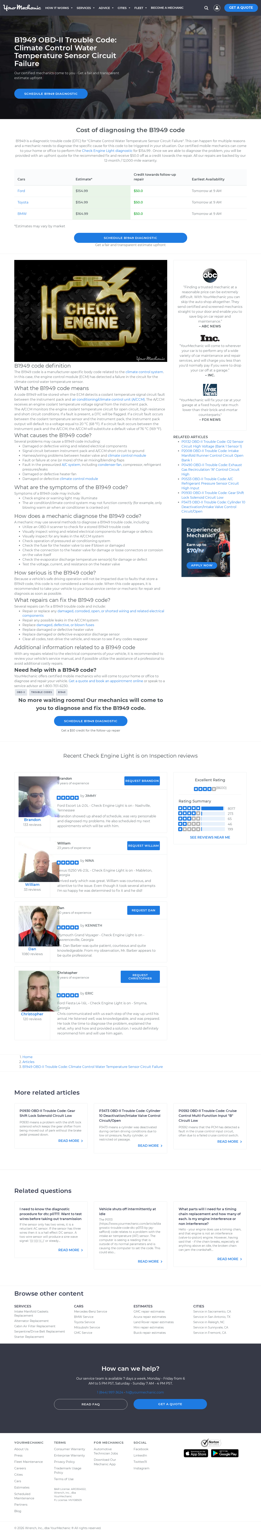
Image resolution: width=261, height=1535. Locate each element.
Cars (17, 1481)
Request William (143, 846)
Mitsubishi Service (87, 1327)
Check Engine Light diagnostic (107, 151)
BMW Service (83, 1317)
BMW (22, 214)
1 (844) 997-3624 (110, 1392)
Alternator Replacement (31, 1321)
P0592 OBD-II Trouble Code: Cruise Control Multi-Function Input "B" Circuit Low (208, 1116)
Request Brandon (142, 781)
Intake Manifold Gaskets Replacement (31, 1313)
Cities (122, 8)
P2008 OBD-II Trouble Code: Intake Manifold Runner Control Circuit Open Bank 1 (212, 455)
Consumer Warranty (69, 1449)
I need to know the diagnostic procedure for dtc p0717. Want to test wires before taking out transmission (51, 1214)
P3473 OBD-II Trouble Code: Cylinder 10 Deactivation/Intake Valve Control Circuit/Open (213, 507)
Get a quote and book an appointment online (106, 681)
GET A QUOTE (241, 8)
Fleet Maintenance (28, 1462)
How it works (57, 8)
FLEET (138, 8)
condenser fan (110, 465)
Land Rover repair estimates (154, 1322)
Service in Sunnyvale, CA (210, 1327)
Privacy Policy (64, 1462)
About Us (21, 1449)
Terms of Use (64, 1479)
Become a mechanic (167, 8)
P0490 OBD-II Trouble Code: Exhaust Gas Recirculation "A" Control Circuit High (211, 469)
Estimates (21, 1487)
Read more (69, 1141)
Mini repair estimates (149, 1327)
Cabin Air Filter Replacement (34, 1326)
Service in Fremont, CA (209, 1333)
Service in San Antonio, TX (211, 1317)
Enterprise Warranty (69, 1455)
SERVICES (84, 8)
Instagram (141, 1468)
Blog (17, 1511)
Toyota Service (84, 1322)
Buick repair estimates (150, 1333)
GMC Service (83, 1333)
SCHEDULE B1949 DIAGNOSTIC (51, 94)
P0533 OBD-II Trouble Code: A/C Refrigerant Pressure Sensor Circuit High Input (210, 483)
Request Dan (143, 910)
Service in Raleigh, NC (209, 1322)
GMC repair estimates (149, 1311)
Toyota (23, 202)
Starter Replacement (29, 1337)
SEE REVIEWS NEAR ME (210, 837)
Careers (20, 1468)
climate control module (127, 456)
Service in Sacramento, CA (212, 1311)
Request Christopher (140, 976)
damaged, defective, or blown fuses (65, 625)
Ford (21, 191)
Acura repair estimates (150, 1317)
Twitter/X (140, 1462)
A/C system (71, 465)
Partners (20, 1504)
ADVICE (104, 8)
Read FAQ (91, 1404)
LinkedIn (140, 1455)
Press (18, 1455)
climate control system (144, 372)
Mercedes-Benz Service (90, 1311)
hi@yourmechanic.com (145, 1392)
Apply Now (202, 565)
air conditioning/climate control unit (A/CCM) (108, 399)
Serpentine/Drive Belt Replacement (39, 1331)
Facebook (141, 1449)
